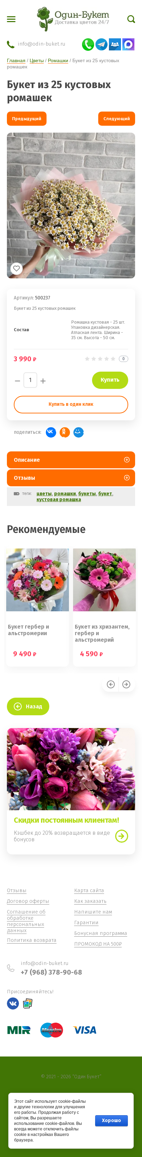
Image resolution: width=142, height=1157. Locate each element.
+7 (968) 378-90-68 (51, 972)
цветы (44, 494)
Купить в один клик (71, 404)
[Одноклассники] (65, 432)
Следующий (116, 118)
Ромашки (58, 60)
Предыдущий (26, 118)
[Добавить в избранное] (16, 268)
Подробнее (121, 836)
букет (105, 494)
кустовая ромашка (59, 500)
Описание (27, 460)
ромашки (65, 494)
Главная (16, 60)
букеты (87, 494)
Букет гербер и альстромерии (28, 630)
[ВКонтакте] (51, 432)
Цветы (37, 60)
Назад (34, 706)
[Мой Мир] (78, 432)
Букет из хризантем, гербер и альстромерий (102, 633)
